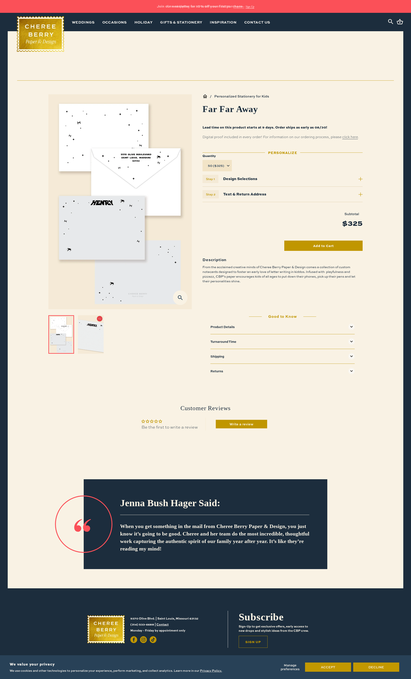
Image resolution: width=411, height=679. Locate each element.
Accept (328, 667)
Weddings (83, 22)
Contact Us (257, 22)
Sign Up (250, 6)
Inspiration (223, 22)
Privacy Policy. (211, 671)
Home (205, 96)
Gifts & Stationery (181, 22)
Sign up (253, 641)
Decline (376, 667)
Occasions (114, 22)
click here (350, 136)
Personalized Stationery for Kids (241, 96)
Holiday (143, 22)
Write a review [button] (241, 424)
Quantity (209, 156)
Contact (162, 624)
